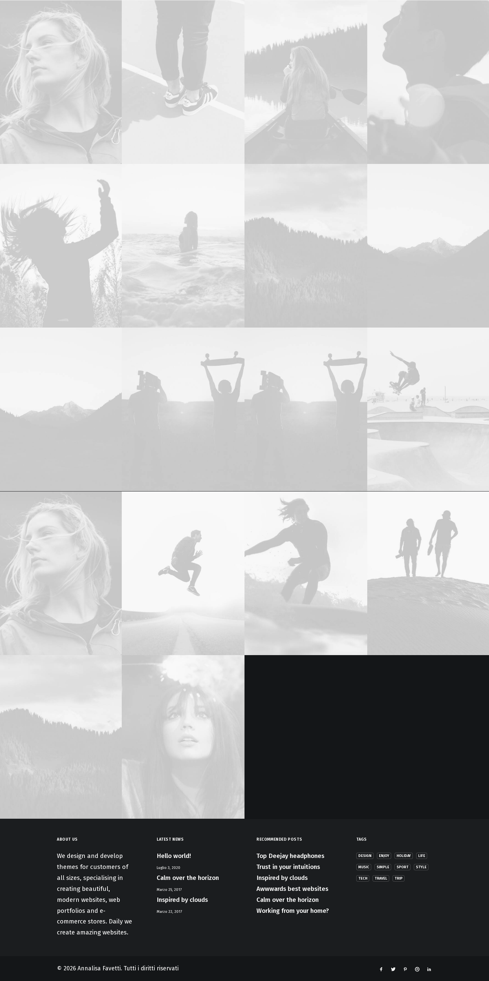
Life (421, 856)
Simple (383, 867)
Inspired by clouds (182, 900)
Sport (402, 867)
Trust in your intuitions (288, 867)
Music (363, 867)
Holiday (404, 856)
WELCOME (78, 20)
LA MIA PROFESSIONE (169, 20)
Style (421, 867)
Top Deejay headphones (290, 856)
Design (365, 856)
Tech (362, 878)
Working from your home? (292, 910)
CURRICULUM (406, 20)
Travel (381, 878)
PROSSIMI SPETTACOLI (309, 20)
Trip (399, 878)
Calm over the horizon (188, 878)
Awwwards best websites (292, 889)
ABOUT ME (115, 20)
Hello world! (174, 856)
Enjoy (384, 856)
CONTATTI (363, 20)
